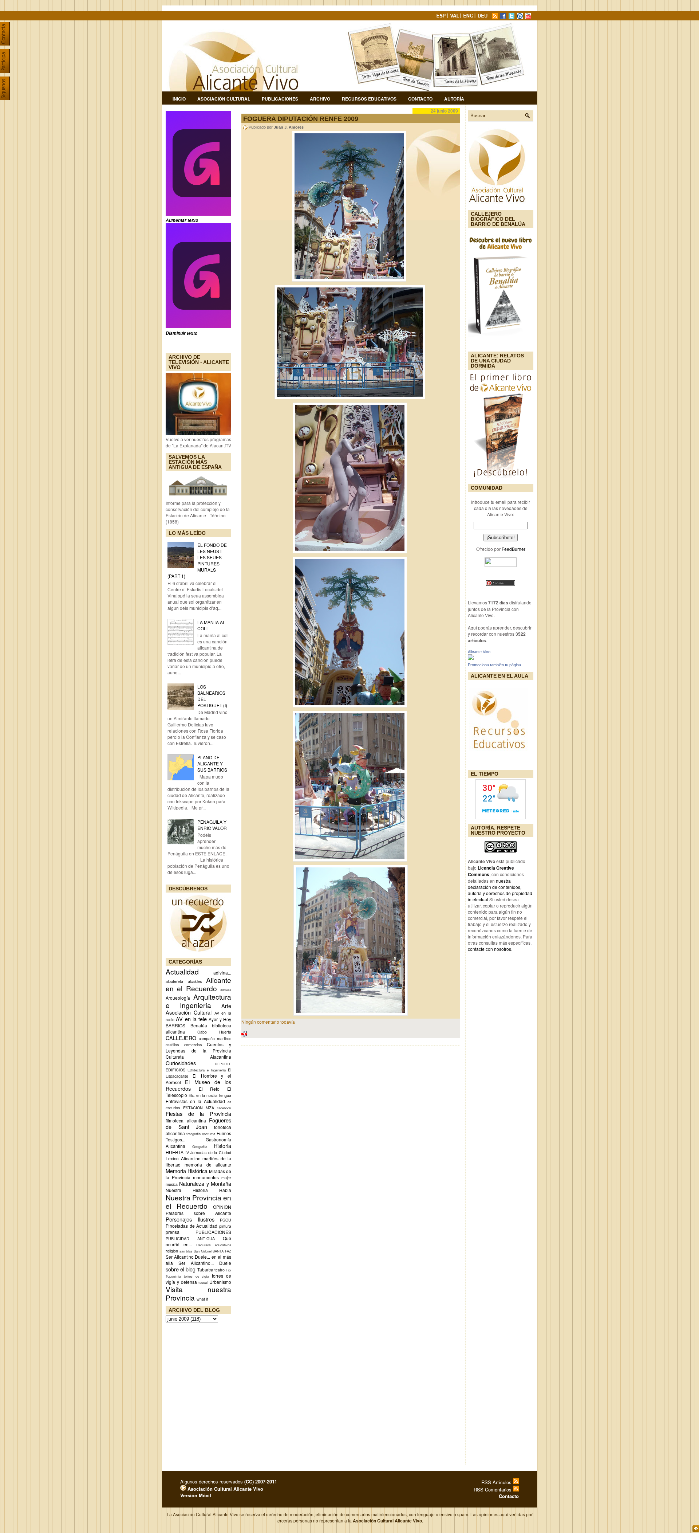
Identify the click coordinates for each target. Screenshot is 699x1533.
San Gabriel (203, 1251)
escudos (173, 1107)
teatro (219, 1270)
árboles (225, 989)
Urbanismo (220, 1282)
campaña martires (215, 1038)
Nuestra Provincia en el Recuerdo (198, 1201)
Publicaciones (280, 98)
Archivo (320, 98)
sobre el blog (181, 1269)
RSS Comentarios (493, 1489)
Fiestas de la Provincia (198, 1113)
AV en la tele (191, 1019)
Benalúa (198, 1025)
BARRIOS (175, 1025)
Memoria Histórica (187, 1171)
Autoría (454, 98)
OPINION (222, 1207)
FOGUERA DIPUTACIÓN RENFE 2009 (300, 118)
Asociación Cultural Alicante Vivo (224, 1488)
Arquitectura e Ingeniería (198, 1001)
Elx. (192, 1095)
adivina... (222, 972)
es (229, 1101)
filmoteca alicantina (186, 1120)
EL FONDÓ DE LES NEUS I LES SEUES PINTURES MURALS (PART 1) (197, 560)
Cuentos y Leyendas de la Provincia (198, 1047)
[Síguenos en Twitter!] (512, 17)
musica (172, 1184)
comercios (193, 1044)
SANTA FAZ (222, 1251)
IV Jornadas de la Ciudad (208, 1152)
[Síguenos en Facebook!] (504, 17)
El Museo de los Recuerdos (198, 1085)
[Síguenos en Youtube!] (529, 17)
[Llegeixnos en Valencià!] (455, 17)
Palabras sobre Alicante (198, 1213)
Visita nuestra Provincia (198, 1293)
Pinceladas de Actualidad (191, 1226)
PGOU (225, 1220)
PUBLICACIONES (213, 1232)
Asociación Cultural (223, 98)
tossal (203, 1282)
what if (202, 1299)
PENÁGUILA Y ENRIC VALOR (212, 825)
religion (172, 1251)
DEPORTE (223, 1063)
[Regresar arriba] (695, 1529)
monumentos (206, 1177)
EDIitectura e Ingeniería (206, 1070)
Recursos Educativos (369, 98)
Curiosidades (181, 1063)
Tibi (228, 1270)
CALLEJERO (181, 1038)
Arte (226, 1005)
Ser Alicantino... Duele (204, 1263)
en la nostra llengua (213, 1095)
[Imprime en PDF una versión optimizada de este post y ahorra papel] (244, 1035)
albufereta (174, 981)
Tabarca (205, 1269)
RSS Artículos (497, 1482)
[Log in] (183, 1488)
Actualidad (182, 971)
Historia (222, 1145)
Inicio (179, 98)
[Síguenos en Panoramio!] (520, 17)
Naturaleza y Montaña (205, 1183)
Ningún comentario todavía (268, 1022)
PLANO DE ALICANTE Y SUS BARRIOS (212, 763)
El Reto (209, 1089)
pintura (225, 1226)
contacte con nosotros (489, 949)
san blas (186, 1251)
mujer (226, 1177)
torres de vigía (196, 1276)
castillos (172, 1044)
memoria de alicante (208, 1164)
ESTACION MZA (198, 1107)
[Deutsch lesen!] (484, 17)
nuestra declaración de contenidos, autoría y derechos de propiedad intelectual (500, 890)
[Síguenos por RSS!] (495, 17)
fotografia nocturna (200, 1133)
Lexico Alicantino (183, 1158)
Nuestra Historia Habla (198, 1190)
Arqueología (178, 998)
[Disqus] (350, 1146)
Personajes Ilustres (190, 1219)
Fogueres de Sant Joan (198, 1123)
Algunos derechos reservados (228, 1481)
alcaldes (195, 981)
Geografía (199, 1146)
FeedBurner (513, 549)
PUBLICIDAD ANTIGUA (190, 1238)
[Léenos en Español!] (441, 17)
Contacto (420, 98)
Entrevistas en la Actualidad (195, 1101)
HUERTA (174, 1152)
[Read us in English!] (469, 17)
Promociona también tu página (494, 665)
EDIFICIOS (175, 1070)
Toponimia (173, 1276)
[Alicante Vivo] (471, 658)
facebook (224, 1107)
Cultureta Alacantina (198, 1057)
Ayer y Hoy (220, 1019)
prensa (172, 1232)
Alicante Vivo (479, 652)
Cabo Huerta (214, 1032)
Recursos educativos (213, 1244)
